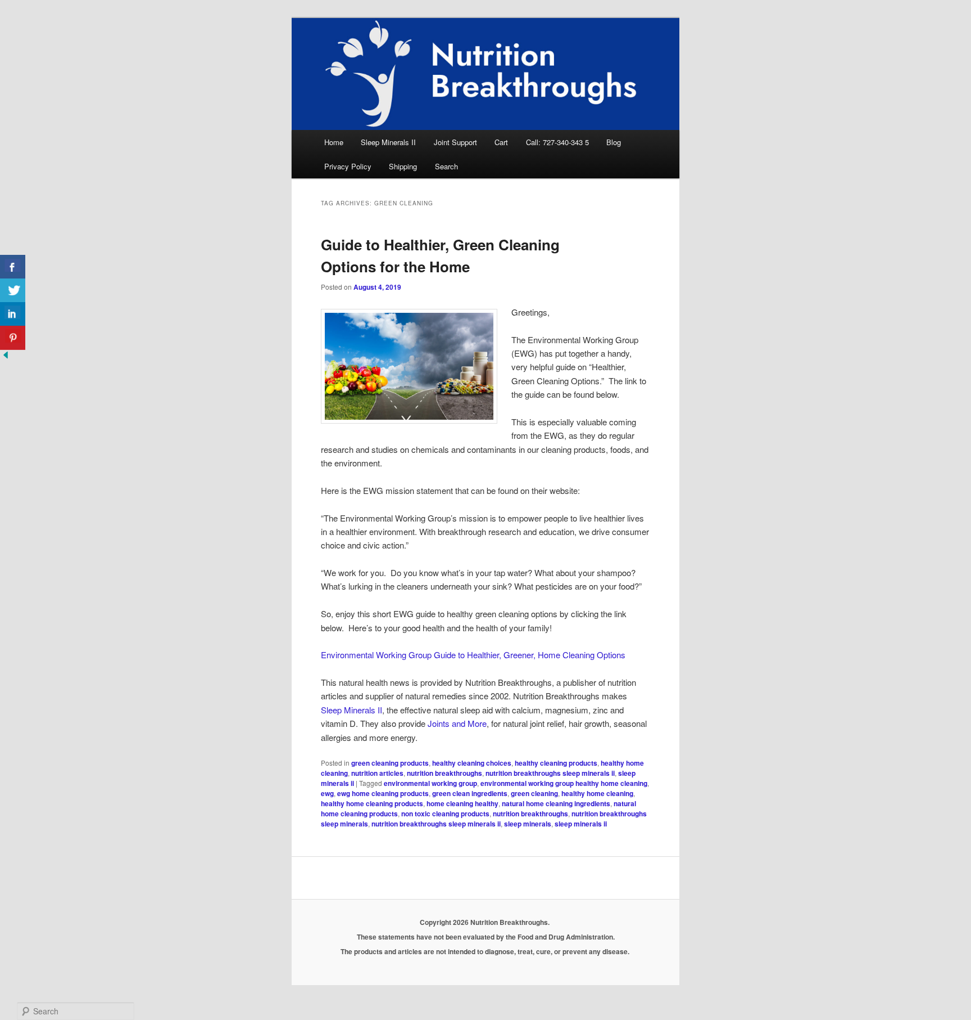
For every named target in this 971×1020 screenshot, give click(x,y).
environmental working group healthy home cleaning (563, 783)
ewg (327, 793)
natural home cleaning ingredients (556, 803)
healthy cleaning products (556, 763)
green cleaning (534, 793)
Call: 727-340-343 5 (557, 142)
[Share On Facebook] (12, 267)
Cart (501, 142)
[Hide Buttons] (5, 357)
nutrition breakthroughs (444, 773)
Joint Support (455, 142)
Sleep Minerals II (388, 142)
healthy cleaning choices (471, 763)
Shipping (403, 166)
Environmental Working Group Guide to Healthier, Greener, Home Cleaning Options (473, 654)
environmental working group (430, 783)
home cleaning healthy (462, 803)
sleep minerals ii (581, 824)
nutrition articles (377, 773)
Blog (613, 142)
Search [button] (446, 166)
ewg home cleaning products (383, 793)
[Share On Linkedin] (12, 314)
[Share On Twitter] (12, 290)
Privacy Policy (347, 166)
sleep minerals (527, 824)
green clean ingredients (469, 793)
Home (333, 142)
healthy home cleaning (597, 793)
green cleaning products (390, 763)
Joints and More (457, 723)
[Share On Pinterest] (12, 338)
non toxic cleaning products (445, 813)
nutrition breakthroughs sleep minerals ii (550, 773)
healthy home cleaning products (372, 803)
